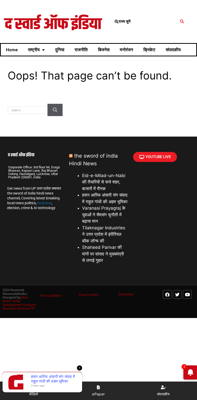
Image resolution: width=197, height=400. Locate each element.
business (44, 203)
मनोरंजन (126, 49)
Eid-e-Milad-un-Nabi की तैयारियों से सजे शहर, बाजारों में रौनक (103, 182)
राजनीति (81, 49)
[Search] (55, 110)
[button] (182, 21)
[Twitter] (177, 294)
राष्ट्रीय (34, 49)
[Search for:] (27, 109)
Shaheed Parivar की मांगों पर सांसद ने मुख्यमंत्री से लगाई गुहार (103, 254)
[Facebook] (167, 294)
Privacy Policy (89, 295)
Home (12, 49)
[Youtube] (187, 294)
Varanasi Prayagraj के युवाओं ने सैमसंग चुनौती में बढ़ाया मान (103, 215)
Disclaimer (126, 294)
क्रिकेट (149, 49)
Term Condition (50, 296)
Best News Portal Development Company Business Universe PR (19, 302)
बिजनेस (104, 49)
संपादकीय (173, 49)
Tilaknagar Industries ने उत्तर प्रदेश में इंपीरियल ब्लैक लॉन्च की (103, 234)
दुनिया (59, 49)
